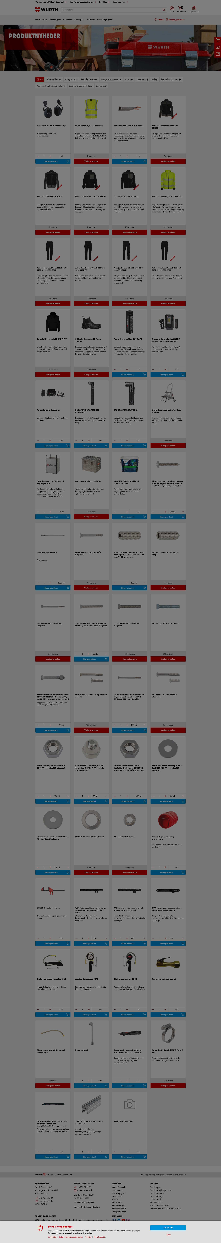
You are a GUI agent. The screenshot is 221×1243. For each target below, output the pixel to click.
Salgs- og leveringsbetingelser (71, 1237)
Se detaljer (52, 1237)
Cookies (88, 1237)
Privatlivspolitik (100, 1237)
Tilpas (168, 1235)
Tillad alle (168, 1228)
